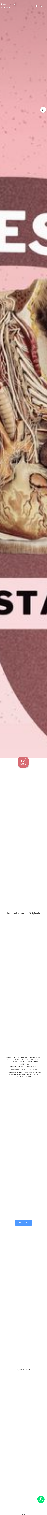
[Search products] (43, 109)
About (12, 4)
